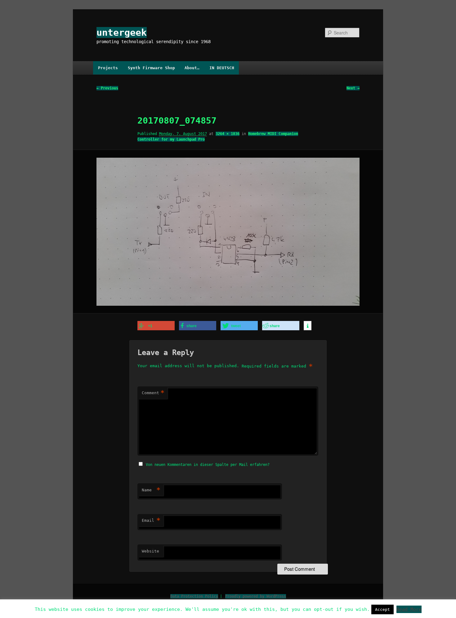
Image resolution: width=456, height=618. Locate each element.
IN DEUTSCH (221, 67)
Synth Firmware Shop (151, 67)
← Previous (107, 88)
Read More (409, 609)
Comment (153, 393)
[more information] (307, 326)
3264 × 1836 (227, 134)
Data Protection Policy (194, 596)
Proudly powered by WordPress (255, 596)
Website (150, 551)
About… (192, 67)
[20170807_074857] (228, 232)
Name (151, 490)
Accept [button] (382, 609)
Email (151, 520)
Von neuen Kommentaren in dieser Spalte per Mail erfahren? (208, 464)
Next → (353, 88)
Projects (108, 67)
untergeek (121, 32)
